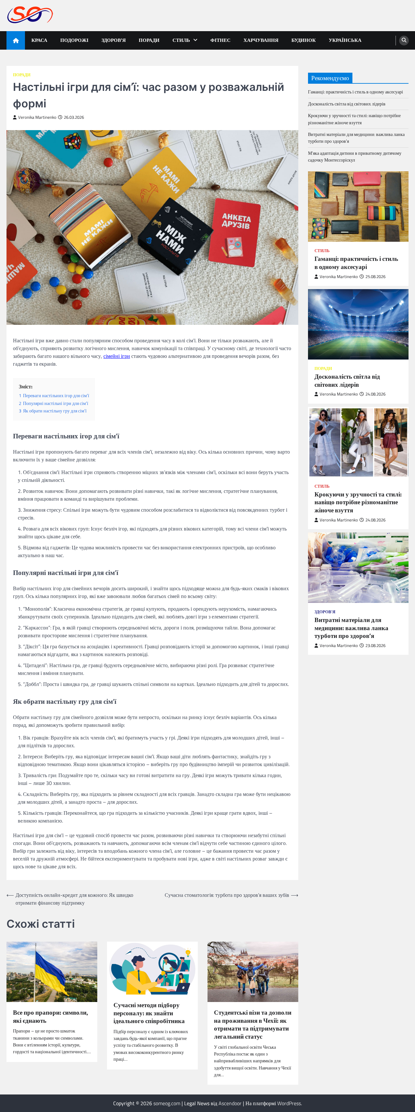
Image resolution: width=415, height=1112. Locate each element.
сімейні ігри (116, 356)
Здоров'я (324, 611)
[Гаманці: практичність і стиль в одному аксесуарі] (358, 206)
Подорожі (74, 40)
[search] (404, 40)
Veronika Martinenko (37, 117)
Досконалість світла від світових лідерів (346, 103)
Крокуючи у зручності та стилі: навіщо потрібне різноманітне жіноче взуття (354, 119)
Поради (149, 40)
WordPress (289, 1103)
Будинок (303, 40)
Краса (39, 40)
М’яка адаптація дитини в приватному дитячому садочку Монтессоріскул (354, 157)
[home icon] (15, 40)
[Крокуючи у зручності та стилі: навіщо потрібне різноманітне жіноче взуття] (358, 442)
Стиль (181, 40)
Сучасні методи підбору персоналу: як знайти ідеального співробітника (149, 1013)
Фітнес (220, 40)
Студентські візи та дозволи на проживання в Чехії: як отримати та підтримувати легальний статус (252, 1024)
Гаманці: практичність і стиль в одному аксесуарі (355, 91)
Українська (345, 40)
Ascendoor (230, 1103)
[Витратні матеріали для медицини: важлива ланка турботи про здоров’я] (358, 567)
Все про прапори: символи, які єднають (50, 1016)
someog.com (166, 1103)
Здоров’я (113, 40)
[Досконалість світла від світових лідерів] (358, 324)
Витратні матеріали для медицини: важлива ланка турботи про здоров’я (356, 138)
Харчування (261, 40)
